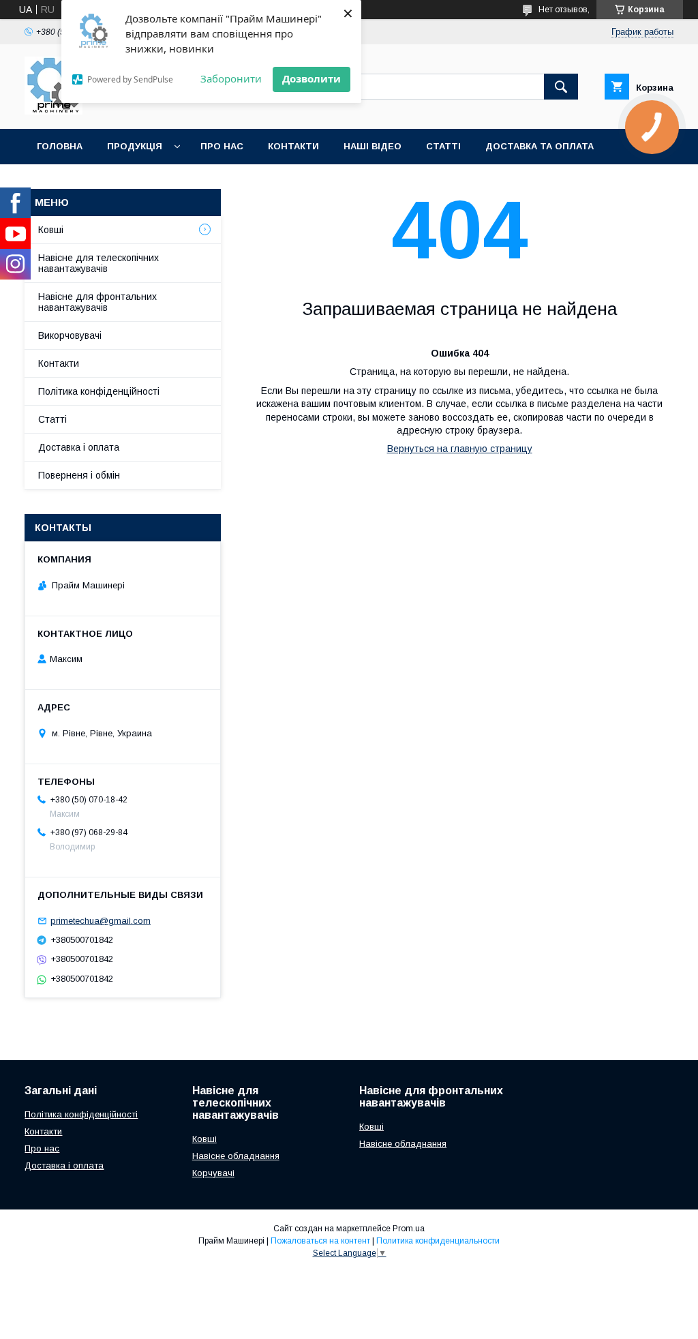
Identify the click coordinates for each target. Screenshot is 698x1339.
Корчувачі (213, 1173)
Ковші (50, 229)
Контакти (58, 363)
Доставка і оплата (78, 447)
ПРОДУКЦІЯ (134, 146)
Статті (52, 419)
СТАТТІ (443, 146)
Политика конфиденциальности (438, 1241)
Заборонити (231, 78)
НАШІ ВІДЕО (372, 146)
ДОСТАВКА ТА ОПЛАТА (539, 146)
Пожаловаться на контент (320, 1241)
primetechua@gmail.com (100, 921)
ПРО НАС (221, 146)
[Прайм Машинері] (53, 111)
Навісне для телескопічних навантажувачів (98, 263)
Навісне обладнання (235, 1156)
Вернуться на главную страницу (459, 448)
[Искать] (561, 87)
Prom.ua (409, 1228)
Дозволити (311, 78)
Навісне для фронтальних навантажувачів (97, 302)
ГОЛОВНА (59, 146)
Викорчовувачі (70, 335)
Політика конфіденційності (99, 391)
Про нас (42, 1148)
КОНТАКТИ (293, 146)
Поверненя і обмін (79, 475)
